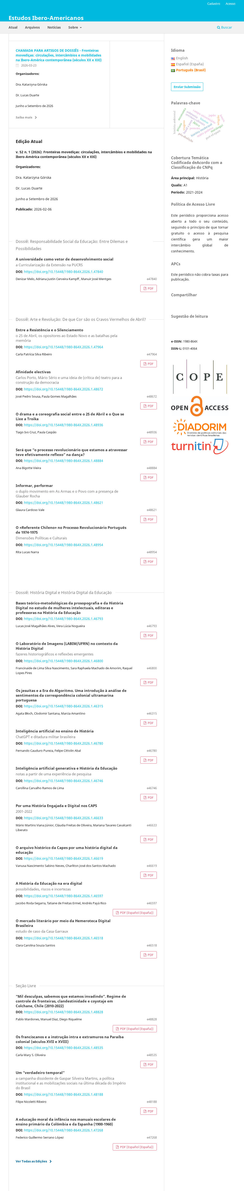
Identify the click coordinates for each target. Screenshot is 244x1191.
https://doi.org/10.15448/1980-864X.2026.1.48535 (63, 1047)
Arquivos (32, 27)
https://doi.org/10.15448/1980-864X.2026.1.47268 (63, 1130)
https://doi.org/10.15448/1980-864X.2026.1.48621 (63, 502)
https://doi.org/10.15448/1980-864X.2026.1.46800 (63, 661)
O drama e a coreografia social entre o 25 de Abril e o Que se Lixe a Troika (70, 416)
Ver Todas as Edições (31, 1161)
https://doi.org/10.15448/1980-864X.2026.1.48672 (63, 389)
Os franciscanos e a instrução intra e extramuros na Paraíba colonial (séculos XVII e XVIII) (70, 1039)
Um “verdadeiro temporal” (71, 1080)
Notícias (54, 27)
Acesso (230, 3)
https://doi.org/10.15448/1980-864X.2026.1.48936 (63, 425)
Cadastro (213, 3)
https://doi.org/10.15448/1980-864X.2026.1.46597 (63, 896)
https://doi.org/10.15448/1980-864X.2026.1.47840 (63, 271)
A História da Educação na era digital (49, 886)
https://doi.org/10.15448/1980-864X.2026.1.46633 (63, 818)
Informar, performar (67, 491)
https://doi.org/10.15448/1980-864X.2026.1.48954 (63, 544)
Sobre (73, 27)
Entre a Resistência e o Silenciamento (66, 335)
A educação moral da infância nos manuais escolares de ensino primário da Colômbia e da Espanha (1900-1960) (66, 1122)
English (182, 58)
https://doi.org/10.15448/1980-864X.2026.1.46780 (63, 743)
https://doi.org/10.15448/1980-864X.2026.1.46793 (63, 618)
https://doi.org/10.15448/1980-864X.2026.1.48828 (63, 1012)
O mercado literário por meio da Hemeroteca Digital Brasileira (63, 926)
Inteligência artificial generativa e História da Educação (66, 771)
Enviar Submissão (187, 87)
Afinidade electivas (69, 377)
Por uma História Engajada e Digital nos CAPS (56, 808)
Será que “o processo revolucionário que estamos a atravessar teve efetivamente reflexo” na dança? (71, 452)
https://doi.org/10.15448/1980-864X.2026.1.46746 (63, 780)
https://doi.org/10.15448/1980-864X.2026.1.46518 (63, 938)
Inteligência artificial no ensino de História (55, 734)
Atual (13, 27)
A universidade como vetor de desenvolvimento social (64, 262)
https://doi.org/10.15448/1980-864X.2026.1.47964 (63, 347)
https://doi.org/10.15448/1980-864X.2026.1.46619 (63, 858)
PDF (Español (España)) (136, 912)
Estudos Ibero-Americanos (46, 18)
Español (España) (190, 64)
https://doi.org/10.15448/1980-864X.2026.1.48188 (63, 1094)
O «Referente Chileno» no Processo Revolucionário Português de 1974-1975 (71, 533)
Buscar (226, 27)
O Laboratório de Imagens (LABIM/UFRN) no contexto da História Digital (67, 649)
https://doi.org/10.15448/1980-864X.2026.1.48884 (63, 460)
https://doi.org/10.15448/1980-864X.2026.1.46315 (63, 706)
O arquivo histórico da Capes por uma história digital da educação (66, 850)
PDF (150, 288)
